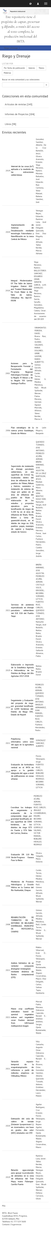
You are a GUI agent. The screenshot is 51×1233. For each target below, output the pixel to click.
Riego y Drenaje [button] (11, 48)
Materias (7, 73)
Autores (31, 68)
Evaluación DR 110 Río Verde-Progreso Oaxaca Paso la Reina (22, 857)
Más (4, 1205)
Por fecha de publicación (14, 68)
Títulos (41, 68)
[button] (30, 3)
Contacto (5, 1224)
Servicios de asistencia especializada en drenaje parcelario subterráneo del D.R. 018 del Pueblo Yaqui (22, 610)
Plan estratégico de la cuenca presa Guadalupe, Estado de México (22, 430)
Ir (46, 85)
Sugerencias (16, 1224)
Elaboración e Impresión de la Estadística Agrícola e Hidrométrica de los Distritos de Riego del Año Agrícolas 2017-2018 (22, 670)
